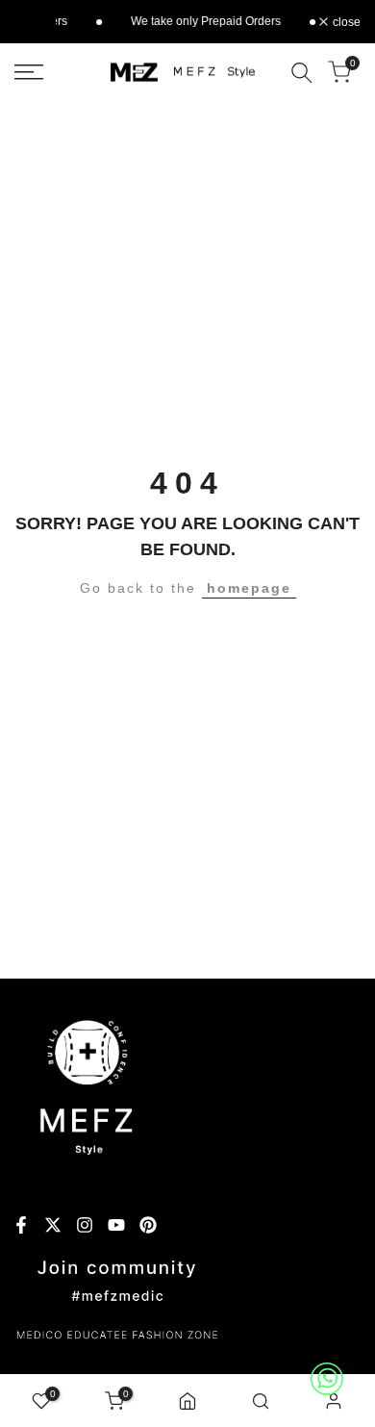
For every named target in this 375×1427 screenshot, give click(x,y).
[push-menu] (28, 72)
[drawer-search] (301, 73)
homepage (249, 588)
